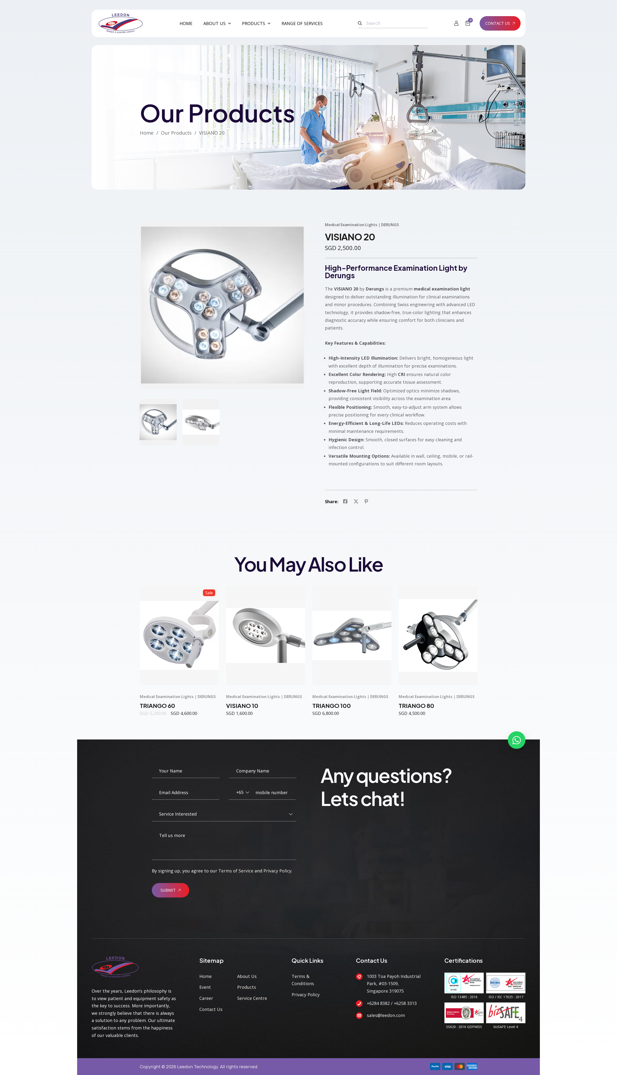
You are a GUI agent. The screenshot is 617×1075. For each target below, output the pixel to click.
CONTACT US (497, 23)
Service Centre (252, 998)
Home (186, 23)
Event (205, 987)
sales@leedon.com (386, 1015)
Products (253, 23)
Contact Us (210, 1009)
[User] (456, 23)
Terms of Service (235, 871)
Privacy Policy (277, 871)
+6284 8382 (378, 1003)
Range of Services (302, 23)
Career (206, 998)
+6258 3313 (405, 1003)
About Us (214, 23)
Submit (168, 890)
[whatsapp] (516, 740)
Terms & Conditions (303, 980)
